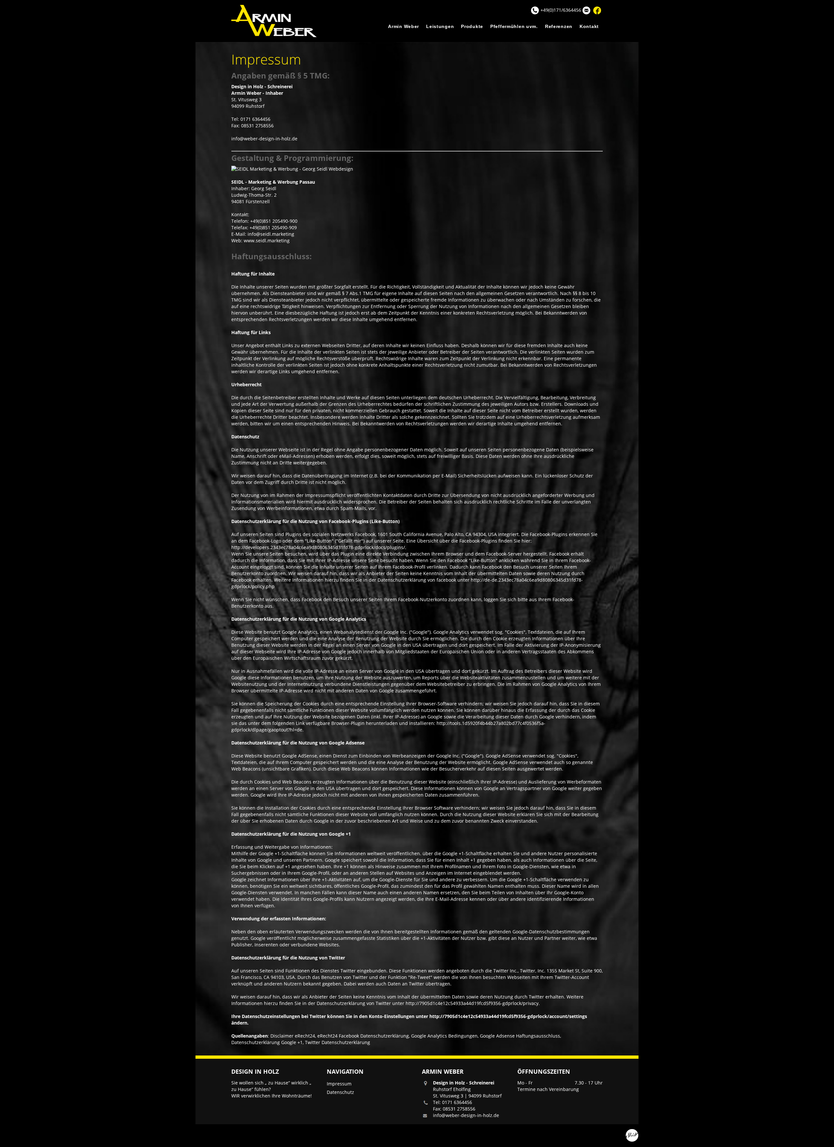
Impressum (339, 1084)
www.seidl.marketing (267, 240)
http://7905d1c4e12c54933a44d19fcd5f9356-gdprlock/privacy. (473, 1003)
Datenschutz (340, 1092)
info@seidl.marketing (271, 234)
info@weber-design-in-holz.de (264, 138)
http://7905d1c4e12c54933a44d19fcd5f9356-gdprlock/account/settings (508, 1016)
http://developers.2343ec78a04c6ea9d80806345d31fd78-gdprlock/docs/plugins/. (318, 547)
